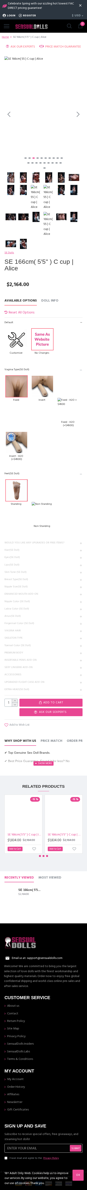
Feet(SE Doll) (11, 473)
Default (8, 322)
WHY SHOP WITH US (20, 741)
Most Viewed (49, 878)
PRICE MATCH (51, 741)
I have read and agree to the (34, 1158)
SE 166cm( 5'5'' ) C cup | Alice (29, 890)
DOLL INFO (49, 301)
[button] (8, 114)
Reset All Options (22, 312)
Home (5, 37)
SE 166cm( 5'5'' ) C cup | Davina (64, 835)
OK (78, 1175)
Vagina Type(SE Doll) (16, 369)
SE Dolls (9, 252)
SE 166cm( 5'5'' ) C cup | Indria (24, 835)
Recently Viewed (19, 878)
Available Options (20, 301)
